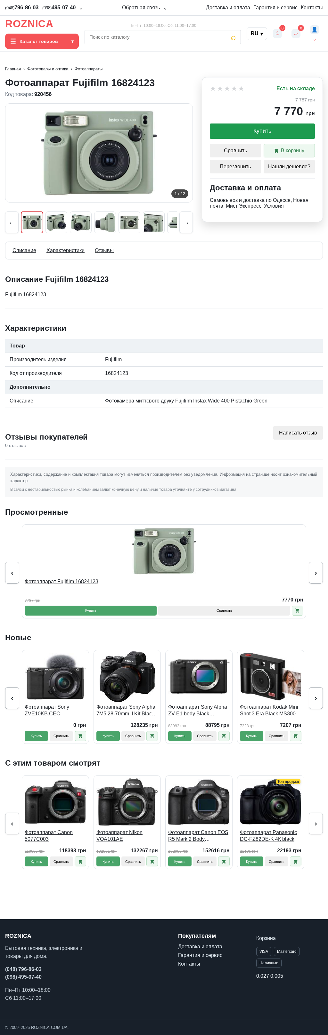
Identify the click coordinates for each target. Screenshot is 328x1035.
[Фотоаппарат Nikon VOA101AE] (127, 802)
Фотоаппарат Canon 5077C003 (49, 836)
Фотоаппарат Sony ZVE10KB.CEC (47, 710)
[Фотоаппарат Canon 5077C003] (55, 802)
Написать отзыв (298, 432)
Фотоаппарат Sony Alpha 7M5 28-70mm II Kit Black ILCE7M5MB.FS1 (125, 710)
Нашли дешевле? (289, 166)
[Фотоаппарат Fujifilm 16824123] (164, 551)
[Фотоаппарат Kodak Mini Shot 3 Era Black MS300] (270, 677)
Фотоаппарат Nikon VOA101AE (119, 836)
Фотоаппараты (88, 69)
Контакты (312, 7)
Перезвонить (235, 166)
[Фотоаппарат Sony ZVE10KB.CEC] (55, 677)
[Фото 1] (32, 222)
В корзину (292, 150)
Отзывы (104, 250)
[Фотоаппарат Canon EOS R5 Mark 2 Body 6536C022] (199, 802)
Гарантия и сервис (275, 7)
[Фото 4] (105, 222)
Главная (13, 69)
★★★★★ (227, 88)
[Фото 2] (56, 222)
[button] (297, 611)
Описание (24, 250)
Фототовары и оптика (47, 69)
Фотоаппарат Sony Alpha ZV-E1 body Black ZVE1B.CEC (197, 710)
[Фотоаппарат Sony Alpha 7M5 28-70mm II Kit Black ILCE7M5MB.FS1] (127, 677)
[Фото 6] (154, 222)
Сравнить (235, 150)
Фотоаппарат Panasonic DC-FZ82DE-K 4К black (268, 836)
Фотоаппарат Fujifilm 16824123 (61, 581)
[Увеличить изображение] (99, 153)
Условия (274, 206)
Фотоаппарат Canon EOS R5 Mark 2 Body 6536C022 (198, 836)
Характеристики (65, 250)
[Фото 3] (81, 222)
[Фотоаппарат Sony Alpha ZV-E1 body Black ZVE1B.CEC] (199, 677)
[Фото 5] (129, 222)
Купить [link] (262, 131)
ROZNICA (29, 24)
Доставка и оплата (228, 7)
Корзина (266, 938)
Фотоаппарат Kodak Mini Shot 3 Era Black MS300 (269, 710)
